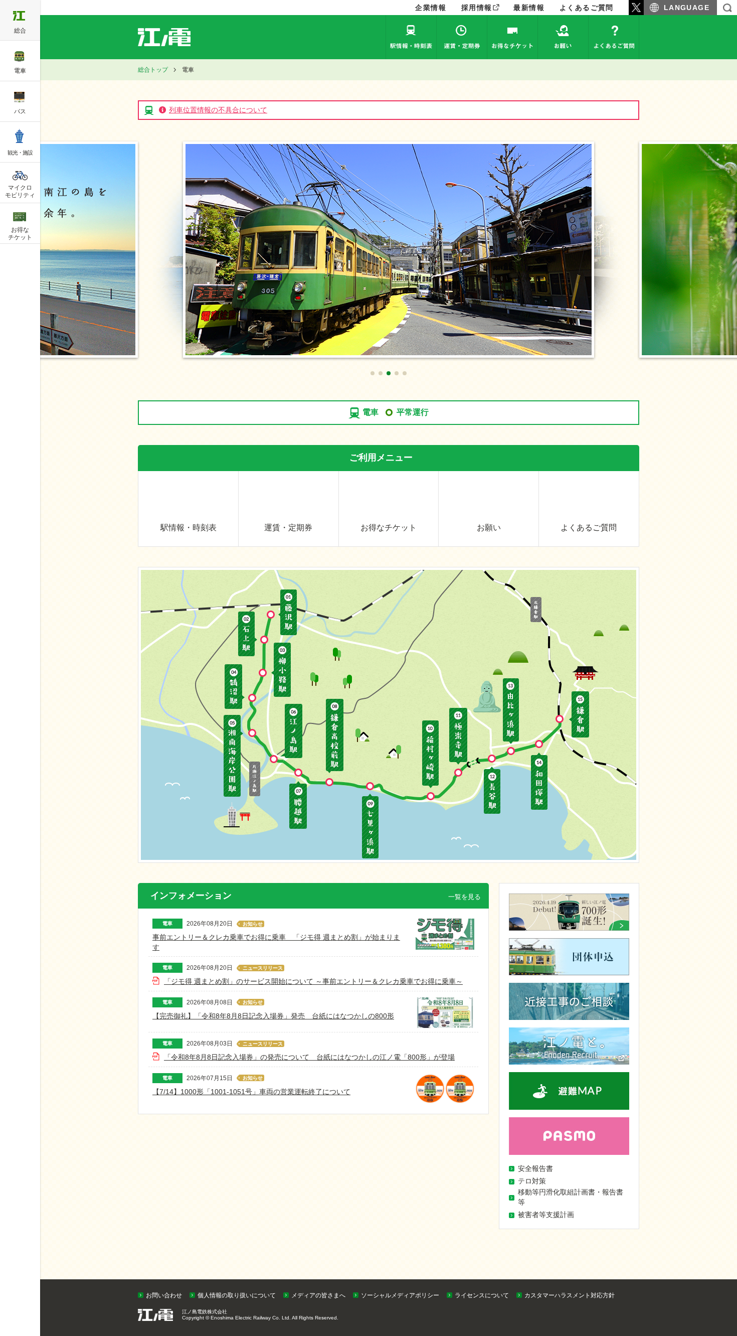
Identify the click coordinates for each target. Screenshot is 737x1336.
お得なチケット (512, 37)
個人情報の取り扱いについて (237, 1295)
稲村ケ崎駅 (431, 754)
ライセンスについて (482, 1295)
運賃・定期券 (462, 37)
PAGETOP (710, 1277)
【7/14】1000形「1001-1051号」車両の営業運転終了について (251, 1092)
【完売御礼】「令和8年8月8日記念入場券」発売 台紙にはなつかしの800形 (273, 1016)
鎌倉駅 (579, 714)
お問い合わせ (164, 1295)
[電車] (176, 37)
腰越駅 (298, 805)
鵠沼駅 (234, 687)
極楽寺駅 (458, 737)
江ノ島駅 (291, 731)
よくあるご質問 (587, 8)
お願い (563, 37)
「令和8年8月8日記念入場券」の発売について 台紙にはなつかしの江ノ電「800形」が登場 (309, 1057)
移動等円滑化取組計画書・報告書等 (570, 1197)
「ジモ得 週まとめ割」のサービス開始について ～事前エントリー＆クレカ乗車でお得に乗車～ (313, 981)
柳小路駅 (281, 669)
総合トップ (153, 69)
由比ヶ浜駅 (509, 711)
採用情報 (476, 8)
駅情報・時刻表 (411, 37)
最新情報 (528, 8)
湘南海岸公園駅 (233, 756)
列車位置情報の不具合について (218, 110)
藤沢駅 (287, 612)
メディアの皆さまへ (318, 1295)
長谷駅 (491, 791)
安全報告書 (535, 1168)
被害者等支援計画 (546, 1215)
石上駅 (247, 633)
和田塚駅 (541, 781)
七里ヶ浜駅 (370, 826)
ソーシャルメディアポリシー (400, 1295)
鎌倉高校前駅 (335, 736)
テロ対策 (532, 1181)
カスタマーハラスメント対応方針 (569, 1295)
